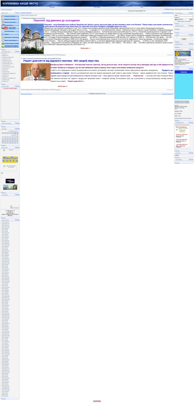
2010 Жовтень (5, 225)
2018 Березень (5, 359)
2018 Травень (5, 362)
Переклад (177, 29)
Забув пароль (180, 21)
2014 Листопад (5, 299)
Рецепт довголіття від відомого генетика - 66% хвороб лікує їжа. (42, 58)
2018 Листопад (5, 371)
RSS (191, 9)
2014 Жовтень (5, 297)
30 (15, 142)
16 (15, 138)
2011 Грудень (5, 246)
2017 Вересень (6, 350)
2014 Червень (5, 291)
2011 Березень (5, 232)
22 (12, 140)
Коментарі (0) (62, 54)
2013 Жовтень (5, 279)
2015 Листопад (5, 317)
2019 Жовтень (5, 388)
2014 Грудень (5, 300)
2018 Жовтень (5, 370)
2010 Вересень (6, 223)
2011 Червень (5, 237)
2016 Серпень (5, 331)
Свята (3, 70)
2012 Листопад (5, 263)
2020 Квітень (5, 396)
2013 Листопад (5, 281)
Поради (4, 76)
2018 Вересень (6, 368)
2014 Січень (5, 284)
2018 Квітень (5, 361)
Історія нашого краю (7, 66)
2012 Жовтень (5, 261)
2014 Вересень (6, 296)
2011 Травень (5, 235)
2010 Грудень (5, 228)
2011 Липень (5, 238)
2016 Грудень (5, 337)
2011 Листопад (5, 244)
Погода (176, 105)
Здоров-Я (4, 71)
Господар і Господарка (8, 73)
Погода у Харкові (186, 118)
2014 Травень (5, 290)
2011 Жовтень (5, 243)
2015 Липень (5, 311)
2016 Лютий (5, 322)
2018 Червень (5, 364)
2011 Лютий (5, 231)
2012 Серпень (5, 258)
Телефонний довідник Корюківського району (182, 101)
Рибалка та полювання (8, 78)
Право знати (5, 60)
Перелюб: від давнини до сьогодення (34, 18)
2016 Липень (5, 329)
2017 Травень (5, 344)
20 (7, 140)
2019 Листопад (5, 390)
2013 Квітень (5, 270)
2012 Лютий (5, 249)
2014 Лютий (5, 285)
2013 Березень (5, 269)
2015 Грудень (5, 319)
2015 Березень (5, 305)
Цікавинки (4, 79)
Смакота (4, 74)
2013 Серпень (5, 276)
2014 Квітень (5, 288)
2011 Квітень (5, 234)
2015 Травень (5, 308)
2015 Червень (5, 309)
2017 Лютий (5, 340)
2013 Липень (5, 275)
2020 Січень (5, 393)
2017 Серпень (5, 349)
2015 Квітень (5, 306)
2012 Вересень (6, 260)
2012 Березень (5, 250)
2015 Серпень (5, 312)
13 (7, 138)
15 (12, 138)
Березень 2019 (13, 131)
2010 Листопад (5, 226)
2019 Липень (5, 384)
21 (10, 140)
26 (5, 142)
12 (5, 138)
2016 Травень (5, 326)
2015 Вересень (6, 314)
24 (17, 140)
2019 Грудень (5, 391)
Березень (32, 15)
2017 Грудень (5, 355)
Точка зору (5, 58)
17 (17, 138)
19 (5, 140)
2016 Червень (5, 328)
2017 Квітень (5, 343)
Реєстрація (188, 21)
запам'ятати (180, 19)
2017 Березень (5, 341)
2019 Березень (5, 378)
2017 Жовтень (5, 352)
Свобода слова (6, 62)
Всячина (4, 81)
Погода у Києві (178, 118)
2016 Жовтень (5, 334)
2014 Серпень (5, 294)
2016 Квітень (5, 325)
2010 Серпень (5, 222)
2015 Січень (5, 302)
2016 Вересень (6, 332)
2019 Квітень (5, 379)
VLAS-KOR (48, 54)
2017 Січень (5, 338)
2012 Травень (5, 254)
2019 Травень (5, 381)
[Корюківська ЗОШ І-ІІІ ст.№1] (10, 159)
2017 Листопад (5, 353)
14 (10, 138)
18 (2, 140)
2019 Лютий (5, 376)
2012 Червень (5, 255)
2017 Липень (5, 347)
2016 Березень (5, 323)
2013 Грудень (5, 282)
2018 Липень (5, 365)
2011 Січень (5, 229)
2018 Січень (5, 356)
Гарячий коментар (7, 63)
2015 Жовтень (5, 316)
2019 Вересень (6, 387)
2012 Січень (5, 247)
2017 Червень (5, 346)
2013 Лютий (5, 267)
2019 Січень (5, 374)
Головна (23, 15)
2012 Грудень (5, 264)
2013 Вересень (6, 278)
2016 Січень (5, 320)
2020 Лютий (5, 394)
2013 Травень (5, 272)
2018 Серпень (5, 367)
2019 (27, 15)
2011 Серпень (5, 240)
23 (15, 140)
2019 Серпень (5, 385)
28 (10, 142)
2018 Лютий (5, 358)
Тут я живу (5, 65)
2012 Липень (5, 257)
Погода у (179, 107)
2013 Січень (5, 266)
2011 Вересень (5, 241)
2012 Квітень (5, 252)
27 (7, 142)
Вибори (4, 55)
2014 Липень (5, 293)
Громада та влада (6, 57)
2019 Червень (5, 382)
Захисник (4, 68)
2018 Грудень (5, 373)
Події (3, 54)
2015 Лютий (5, 303)
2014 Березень (5, 287)
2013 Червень (5, 273)
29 (12, 142)
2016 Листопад (5, 335)
